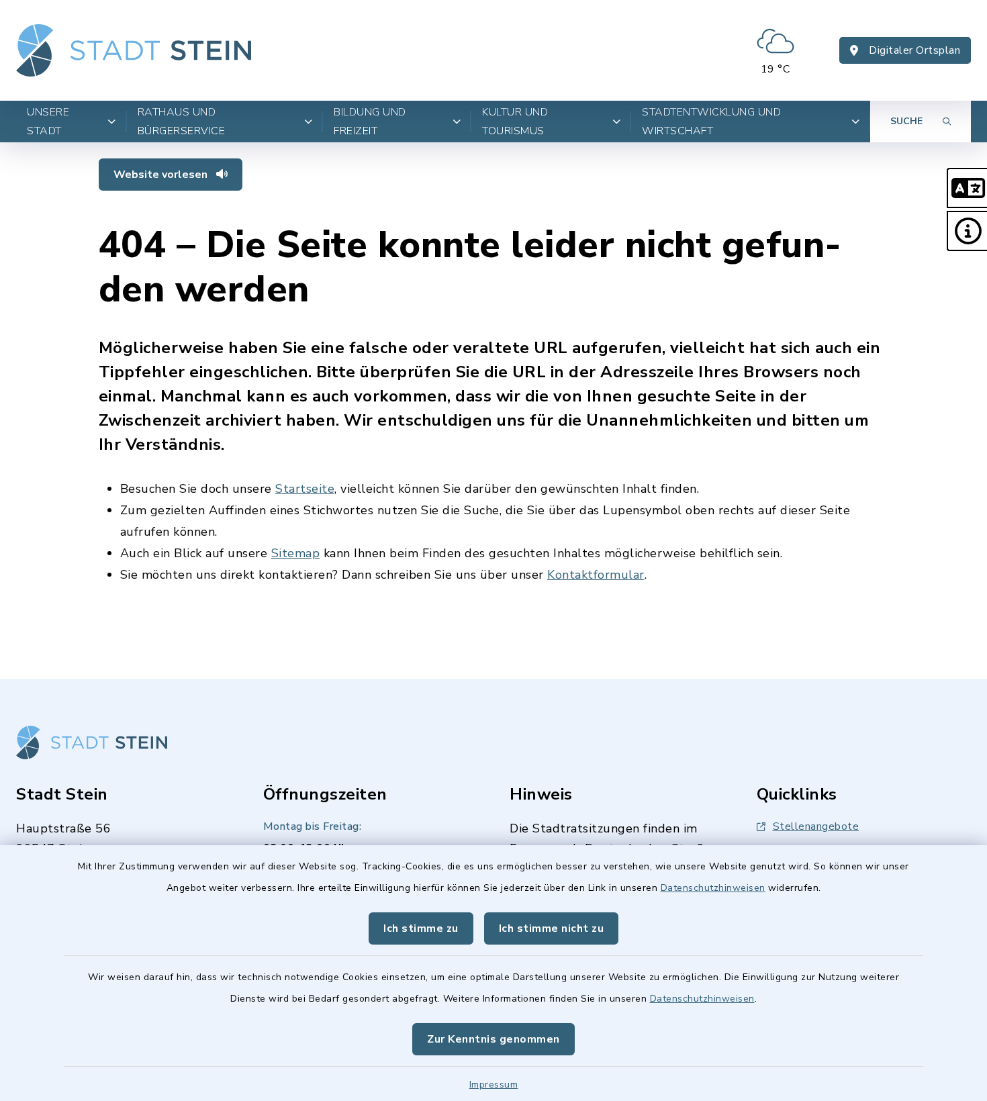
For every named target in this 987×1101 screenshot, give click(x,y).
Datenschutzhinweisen (713, 887)
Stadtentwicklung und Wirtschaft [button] (711, 121)
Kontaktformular (596, 575)
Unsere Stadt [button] (48, 121)
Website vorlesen (161, 174)
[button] (967, 188)
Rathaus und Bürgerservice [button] (182, 121)
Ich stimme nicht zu (551, 928)
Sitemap (295, 553)
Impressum (493, 1084)
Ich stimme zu (421, 928)
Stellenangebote (816, 826)
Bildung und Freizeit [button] (370, 121)
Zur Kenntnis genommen (493, 1039)
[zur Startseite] (133, 50)
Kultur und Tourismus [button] (515, 121)
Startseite (304, 489)
